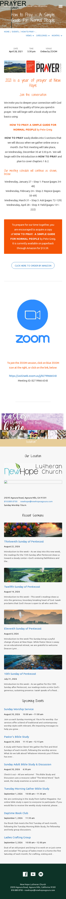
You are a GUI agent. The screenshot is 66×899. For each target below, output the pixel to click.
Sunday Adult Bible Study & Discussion (27, 764)
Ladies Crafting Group (17, 837)
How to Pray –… (29, 32)
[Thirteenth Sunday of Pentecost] (33, 535)
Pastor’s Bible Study (16, 736)
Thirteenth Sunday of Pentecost (24, 541)
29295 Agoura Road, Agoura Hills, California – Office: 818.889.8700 (25, 6)
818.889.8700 (10, 501)
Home (7, 32)
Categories (42, 35)
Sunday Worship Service (19, 709)
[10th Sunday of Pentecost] (33, 667)
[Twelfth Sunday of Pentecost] (33, 580)
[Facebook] (25, 874)
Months (56, 35)
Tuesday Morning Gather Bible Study (26, 788)
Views (29, 35)
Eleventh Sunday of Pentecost (23, 628)
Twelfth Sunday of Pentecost (22, 586)
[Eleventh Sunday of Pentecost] (33, 622)
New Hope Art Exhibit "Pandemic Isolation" (31, 439)
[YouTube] (33, 874)
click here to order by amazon (33, 265)
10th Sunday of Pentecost (20, 673)
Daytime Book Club (16, 813)
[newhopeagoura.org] (41, 874)
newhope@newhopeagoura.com (36, 501)
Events (15, 32)
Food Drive (35, 423)
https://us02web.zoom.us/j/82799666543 (33, 375)
